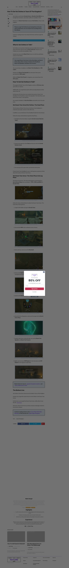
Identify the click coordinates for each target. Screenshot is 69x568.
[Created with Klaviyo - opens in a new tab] (34, 296)
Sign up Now (34, 288)
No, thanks (34, 291)
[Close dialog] (44, 272)
